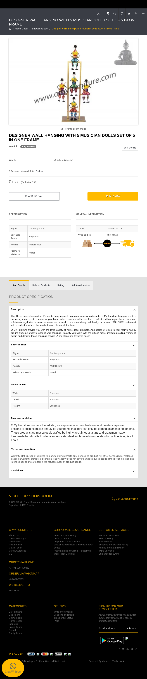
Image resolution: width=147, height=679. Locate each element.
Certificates (15, 541)
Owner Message (17, 538)
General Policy (106, 538)
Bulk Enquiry (130, 148)
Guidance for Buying (109, 553)
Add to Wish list (64, 160)
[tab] (19, 285)
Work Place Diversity (64, 553)
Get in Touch (15, 547)
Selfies (39, 171)
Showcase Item (40, 28)
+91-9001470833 (20, 567)
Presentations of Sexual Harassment (72, 550)
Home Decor (21, 28)
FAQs (56, 621)
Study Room (15, 633)
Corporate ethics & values (67, 541)
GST (11, 553)
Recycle (13, 630)
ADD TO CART (36, 196)
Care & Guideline (17, 550)
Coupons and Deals (64, 614)
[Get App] (126, 638)
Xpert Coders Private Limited (53, 661)
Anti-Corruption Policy (65, 535)
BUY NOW (114, 196)
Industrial (13, 624)
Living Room (15, 627)
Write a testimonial (63, 611)
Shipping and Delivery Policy (113, 544)
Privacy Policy (105, 541)
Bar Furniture (15, 611)
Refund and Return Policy (111, 547)
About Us (14, 535)
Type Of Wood (106, 550)
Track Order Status (64, 618)
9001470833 (18, 579)
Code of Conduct (63, 538)
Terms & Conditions (109, 535)
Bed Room (14, 614)
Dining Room (15, 618)
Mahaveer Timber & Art (113, 661)
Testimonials (15, 544)
